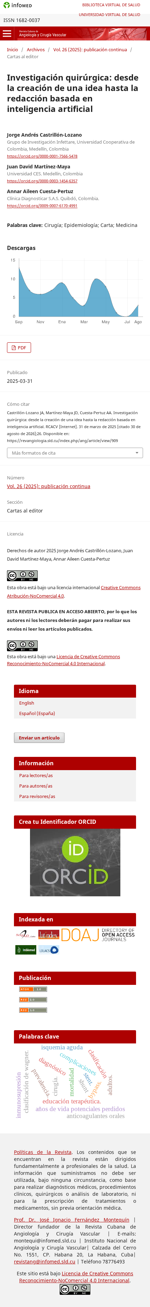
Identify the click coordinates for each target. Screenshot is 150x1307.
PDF (21, 347)
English (26, 703)
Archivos (36, 49)
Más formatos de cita (33, 453)
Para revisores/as (37, 796)
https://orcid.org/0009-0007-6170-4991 (42, 206)
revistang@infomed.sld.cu (44, 1261)
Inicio (12, 49)
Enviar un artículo (39, 738)
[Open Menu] (7, 33)
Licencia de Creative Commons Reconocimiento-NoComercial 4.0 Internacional (76, 1277)
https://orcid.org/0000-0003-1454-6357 (42, 180)
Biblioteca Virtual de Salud (111, 4)
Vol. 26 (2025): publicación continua (90, 49)
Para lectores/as (36, 775)
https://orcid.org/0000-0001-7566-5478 (42, 156)
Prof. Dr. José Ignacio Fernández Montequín (71, 1219)
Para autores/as (35, 786)
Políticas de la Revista (43, 1152)
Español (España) (37, 713)
